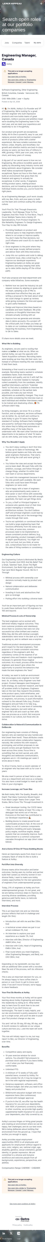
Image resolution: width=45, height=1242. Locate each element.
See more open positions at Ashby (22, 1204)
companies (17, 43)
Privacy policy (17, 1225)
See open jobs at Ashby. (17, 77)
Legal (18, 1238)
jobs (7, 43)
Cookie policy (28, 1225)
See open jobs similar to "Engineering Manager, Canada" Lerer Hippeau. (22, 81)
